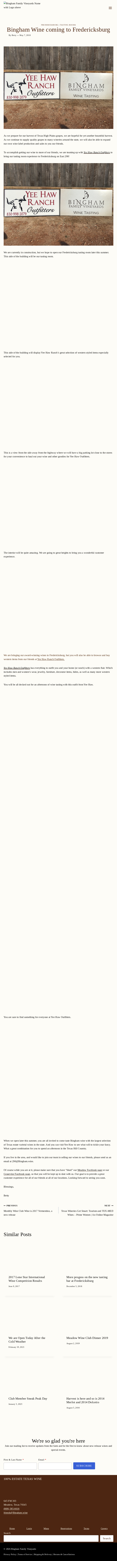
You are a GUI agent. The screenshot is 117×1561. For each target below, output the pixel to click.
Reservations (66, 1528)
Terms (86, 1528)
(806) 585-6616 (11, 1508)
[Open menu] (110, 8)
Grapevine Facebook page (17, 1174)
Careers (104, 1528)
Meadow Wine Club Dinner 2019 (87, 1338)
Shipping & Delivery (43, 1554)
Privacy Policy (10, 1554)
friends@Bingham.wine (16, 1512)
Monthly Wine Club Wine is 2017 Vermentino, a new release (28, 1210)
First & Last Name (13, 1460)
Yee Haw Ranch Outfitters (97, 152)
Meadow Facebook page (90, 1170)
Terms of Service (25, 1554)
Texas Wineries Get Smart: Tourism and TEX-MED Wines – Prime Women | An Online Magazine (87, 1210)
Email (41, 1460)
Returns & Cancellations (64, 1554)
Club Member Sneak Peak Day (28, 1398)
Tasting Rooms (68, 25)
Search (7, 1533)
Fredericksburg (49, 25)
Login (29, 1528)
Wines (46, 1528)
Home (12, 1528)
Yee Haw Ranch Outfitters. (51, 659)
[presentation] (29, 1255)
